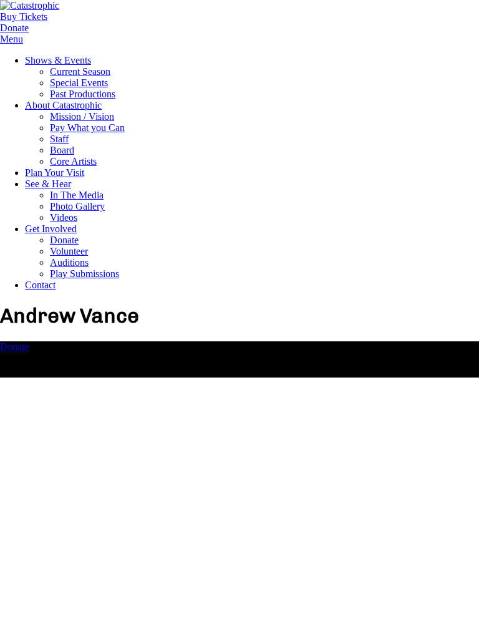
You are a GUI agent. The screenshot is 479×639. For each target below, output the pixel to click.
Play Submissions (84, 273)
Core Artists (73, 161)
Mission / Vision (82, 116)
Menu (11, 39)
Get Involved (51, 228)
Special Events (79, 82)
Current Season (80, 71)
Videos (63, 217)
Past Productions (82, 94)
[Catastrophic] (29, 5)
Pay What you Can (87, 127)
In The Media (77, 195)
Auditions (69, 262)
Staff (59, 139)
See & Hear (48, 183)
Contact (40, 285)
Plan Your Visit (54, 172)
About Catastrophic (63, 105)
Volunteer (69, 251)
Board (62, 150)
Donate (64, 240)
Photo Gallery (77, 206)
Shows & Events (58, 60)
